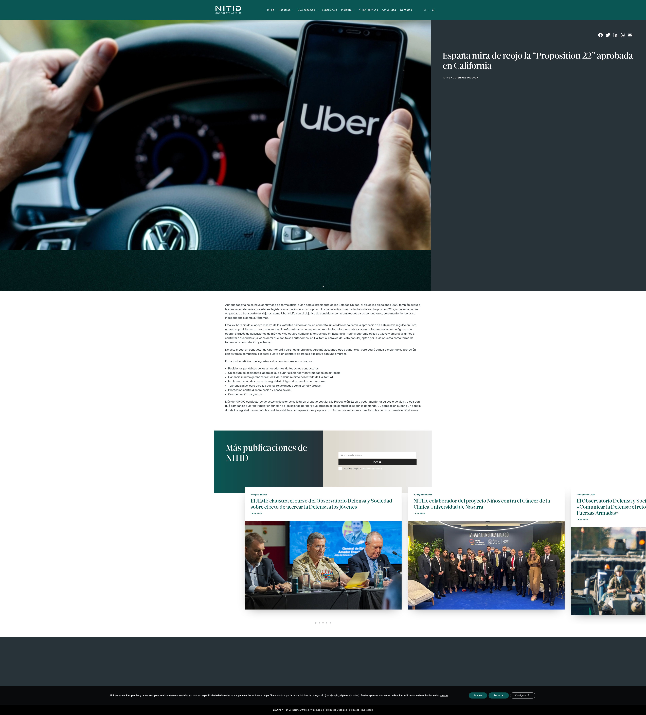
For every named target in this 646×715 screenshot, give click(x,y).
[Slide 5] (330, 623)
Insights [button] (346, 9)
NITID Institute (368, 9)
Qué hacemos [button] (306, 9)
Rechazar (499, 695)
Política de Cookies (335, 709)
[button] (433, 10)
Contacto (406, 9)
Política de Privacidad (372, 469)
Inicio (270, 9)
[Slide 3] (323, 623)
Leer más (257, 513)
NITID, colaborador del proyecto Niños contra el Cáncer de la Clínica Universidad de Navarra (482, 504)
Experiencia (329, 9)
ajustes (444, 695)
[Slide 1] (315, 623)
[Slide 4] (327, 623)
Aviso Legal (316, 709)
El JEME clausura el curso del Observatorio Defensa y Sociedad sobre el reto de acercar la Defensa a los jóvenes (321, 504)
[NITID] (228, 10)
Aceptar (478, 695)
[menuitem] (270, 10)
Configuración (522, 695)
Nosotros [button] (284, 9)
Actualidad (389, 9)
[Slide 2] (319, 623)
